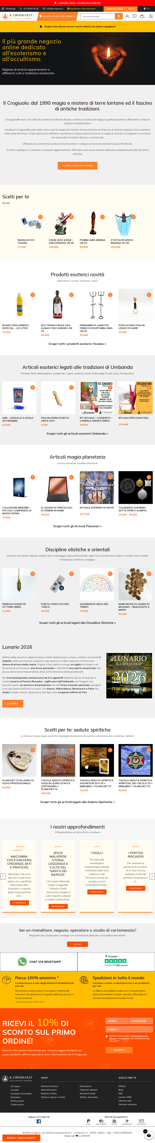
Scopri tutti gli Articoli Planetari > (77, 526)
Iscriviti (119, 1050)
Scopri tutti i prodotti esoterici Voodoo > (77, 344)
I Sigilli (97, 847)
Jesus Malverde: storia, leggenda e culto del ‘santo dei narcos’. (58, 863)
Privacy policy (17, 1100)
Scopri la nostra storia (77, 165)
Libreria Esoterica (49, 1086)
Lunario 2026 (115, 9)
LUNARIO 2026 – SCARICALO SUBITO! (80, 3)
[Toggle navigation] (151, 16)
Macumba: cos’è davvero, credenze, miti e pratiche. (19, 862)
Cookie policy (17, 1104)
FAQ (121, 1093)
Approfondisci (19, 903)
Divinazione (85, 1086)
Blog (132, 9)
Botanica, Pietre (49, 1093)
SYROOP (85, 1136)
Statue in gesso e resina (53, 1097)
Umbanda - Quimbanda (19, 848)
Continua (13, 703)
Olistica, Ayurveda (89, 1097)
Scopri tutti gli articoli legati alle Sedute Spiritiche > (77, 802)
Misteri (58, 847)
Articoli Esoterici (49, 1089)
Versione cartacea (128, 1104)
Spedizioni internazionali (83, 8)
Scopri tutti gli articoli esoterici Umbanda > (77, 433)
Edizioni (135, 847)
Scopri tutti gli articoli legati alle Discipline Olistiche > (77, 623)
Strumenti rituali (87, 1093)
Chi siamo (15, 1086)
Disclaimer (16, 1097)
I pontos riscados (136, 854)
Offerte (122, 1086)
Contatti (15, 1090)
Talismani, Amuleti (88, 1089)
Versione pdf (125, 1100)
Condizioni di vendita (21, 1093)
